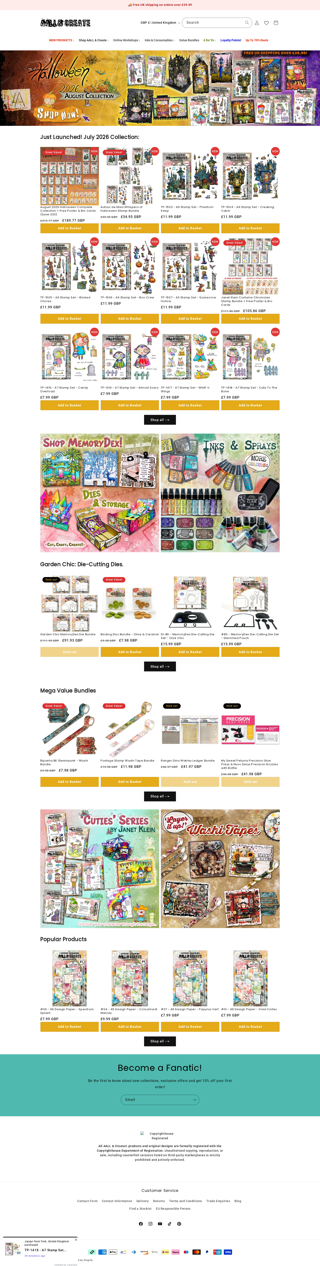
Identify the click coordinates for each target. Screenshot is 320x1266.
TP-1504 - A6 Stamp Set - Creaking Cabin (247, 209)
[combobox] (217, 23)
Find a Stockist (140, 1208)
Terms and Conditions (185, 1201)
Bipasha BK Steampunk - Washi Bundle (64, 762)
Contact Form (87, 1201)
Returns (159, 1201)
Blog (237, 1201)
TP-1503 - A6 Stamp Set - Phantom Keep (187, 209)
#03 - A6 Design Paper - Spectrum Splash (67, 1011)
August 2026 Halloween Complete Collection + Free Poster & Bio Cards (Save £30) (68, 210)
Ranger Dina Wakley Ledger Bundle (188, 761)
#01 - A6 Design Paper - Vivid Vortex (249, 1009)
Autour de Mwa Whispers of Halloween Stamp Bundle (122, 209)
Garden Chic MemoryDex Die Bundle (68, 634)
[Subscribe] (194, 1100)
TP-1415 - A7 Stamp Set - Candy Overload (64, 389)
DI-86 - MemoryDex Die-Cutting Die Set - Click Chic (188, 636)
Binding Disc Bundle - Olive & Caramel (130, 634)
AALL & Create (59, 1260)
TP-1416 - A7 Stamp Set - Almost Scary (129, 388)
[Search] (247, 22)
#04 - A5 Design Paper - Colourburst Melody (129, 1011)
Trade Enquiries (218, 1201)
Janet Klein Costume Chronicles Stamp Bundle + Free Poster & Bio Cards (246, 301)
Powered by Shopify (81, 1260)
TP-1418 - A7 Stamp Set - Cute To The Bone (249, 389)
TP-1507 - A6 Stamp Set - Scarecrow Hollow (188, 299)
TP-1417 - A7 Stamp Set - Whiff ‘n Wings (185, 389)
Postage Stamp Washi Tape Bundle (128, 761)
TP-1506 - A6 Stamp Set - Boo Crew (127, 297)
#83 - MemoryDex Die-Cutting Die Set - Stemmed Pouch (250, 636)
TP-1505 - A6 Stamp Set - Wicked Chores (65, 299)
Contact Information (117, 1201)
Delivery (142, 1201)
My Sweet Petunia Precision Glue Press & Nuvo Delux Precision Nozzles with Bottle (249, 764)
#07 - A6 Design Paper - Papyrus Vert (190, 1009)
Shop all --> (160, 420)
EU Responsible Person (173, 1208)
